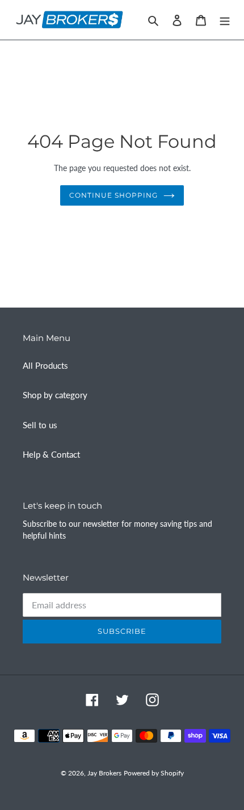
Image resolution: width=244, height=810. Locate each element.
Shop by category (55, 395)
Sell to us (40, 425)
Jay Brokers (104, 773)
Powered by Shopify (154, 773)
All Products (45, 365)
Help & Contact (51, 454)
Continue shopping (113, 195)
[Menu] (225, 19)
